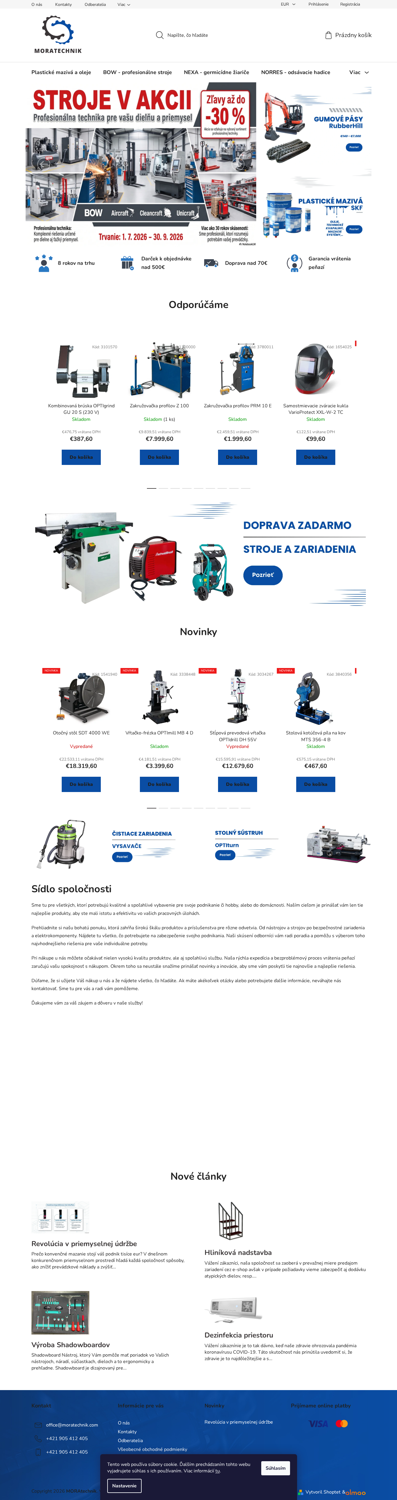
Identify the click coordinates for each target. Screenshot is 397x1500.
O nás (36, 4)
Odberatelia (95, 4)
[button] (43, 164)
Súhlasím (276, 1468)
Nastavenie (124, 1486)
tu (217, 1471)
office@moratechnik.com (72, 1425)
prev (36, 413)
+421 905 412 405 (67, 1438)
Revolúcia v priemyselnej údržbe (239, 1422)
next (361, 413)
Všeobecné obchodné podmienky (152, 1449)
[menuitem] (61, 72)
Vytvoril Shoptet (323, 1492)
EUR (285, 4)
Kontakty (63, 4)
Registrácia (350, 4)
